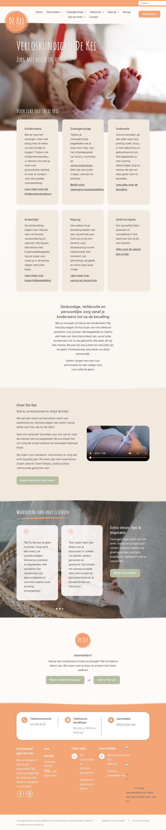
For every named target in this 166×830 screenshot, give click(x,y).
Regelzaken (50, 775)
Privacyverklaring (141, 821)
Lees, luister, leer (50, 771)
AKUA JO (39, 825)
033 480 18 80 (38, 724)
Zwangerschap (74, 12)
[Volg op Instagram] (29, 794)
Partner (48, 766)
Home (39, 12)
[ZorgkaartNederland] (141, 762)
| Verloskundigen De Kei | (43, 821)
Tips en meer (75, 17)
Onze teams (53, 12)
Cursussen (50, 762)
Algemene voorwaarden (113, 821)
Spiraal (126, 12)
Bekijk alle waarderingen (141, 805)
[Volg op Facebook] (20, 794)
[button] (57, 609)
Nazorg (112, 12)
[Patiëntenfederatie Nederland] (141, 770)
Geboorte (95, 12)
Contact (93, 17)
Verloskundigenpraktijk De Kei (140, 786)
